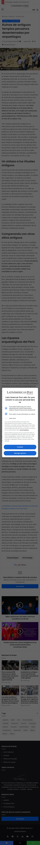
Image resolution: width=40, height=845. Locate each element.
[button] (20, 418)
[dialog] (20, 422)
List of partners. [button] (24, 430)
